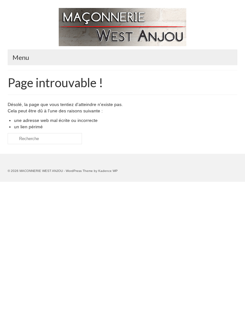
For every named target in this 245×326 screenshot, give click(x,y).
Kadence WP (108, 171)
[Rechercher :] (45, 138)
